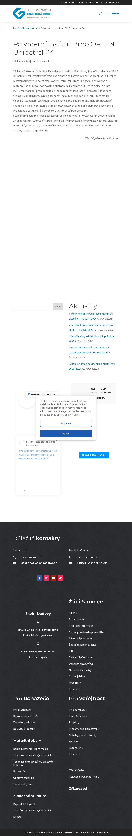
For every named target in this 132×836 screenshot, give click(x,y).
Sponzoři (74, 741)
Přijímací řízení (22, 709)
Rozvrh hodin (77, 619)
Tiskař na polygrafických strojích (32, 755)
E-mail (80, 2)
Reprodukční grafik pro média (30, 749)
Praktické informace (81, 625)
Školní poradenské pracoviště (86, 632)
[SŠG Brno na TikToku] (60, 578)
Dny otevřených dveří (25, 716)
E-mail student (91, 2)
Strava (104, 2)
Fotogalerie (76, 747)
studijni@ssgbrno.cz (92, 563)
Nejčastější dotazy (24, 728)
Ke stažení (75, 689)
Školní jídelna (77, 676)
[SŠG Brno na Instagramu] (46, 578)
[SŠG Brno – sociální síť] (53, 578)
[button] (34, 394)
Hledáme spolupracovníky (84, 728)
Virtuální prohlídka (24, 722)
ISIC (71, 651)
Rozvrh (72, 2)
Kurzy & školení (78, 716)
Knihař (17, 816)
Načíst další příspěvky (94, 455)
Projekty (74, 722)
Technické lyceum (23, 784)
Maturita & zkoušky (80, 670)
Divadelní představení (81, 657)
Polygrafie (19, 771)
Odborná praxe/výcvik (81, 663)
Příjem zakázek (78, 709)
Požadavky (114, 2)
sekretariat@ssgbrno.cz (39, 563)
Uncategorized (40, 61)
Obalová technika (23, 777)
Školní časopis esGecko (82, 644)
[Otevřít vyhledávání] (100, 13)
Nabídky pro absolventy (83, 735)
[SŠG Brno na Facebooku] (39, 578)
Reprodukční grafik (24, 804)
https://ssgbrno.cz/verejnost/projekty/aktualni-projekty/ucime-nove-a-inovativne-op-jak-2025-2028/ (38, 454)
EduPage (63, 2)
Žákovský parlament (81, 638)
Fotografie (75, 682)
